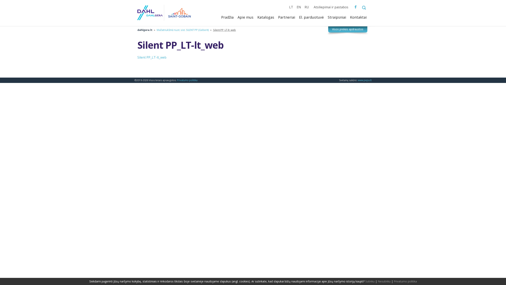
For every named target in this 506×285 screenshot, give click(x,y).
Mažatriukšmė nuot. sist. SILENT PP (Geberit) (183, 30)
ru (307, 7)
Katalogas (265, 17)
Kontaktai (358, 17)
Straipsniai (337, 17)
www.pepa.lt (365, 80)
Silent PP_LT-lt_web (151, 57)
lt (291, 7)
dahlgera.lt (144, 30)
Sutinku (370, 281)
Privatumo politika (187, 80)
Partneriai (286, 17)
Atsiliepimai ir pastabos (331, 7)
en (299, 7)
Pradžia (227, 17)
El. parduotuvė (311, 17)
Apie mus (245, 17)
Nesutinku (384, 281)
